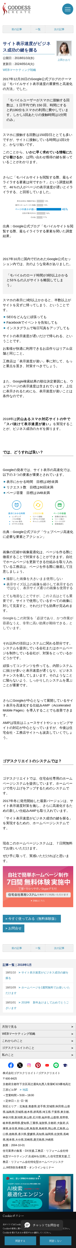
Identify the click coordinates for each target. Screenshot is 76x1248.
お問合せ (15, 928)
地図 (25, 1089)
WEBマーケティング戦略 (19, 69)
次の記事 (59, 29)
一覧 (38, 29)
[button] (42, 1225)
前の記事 (17, 29)
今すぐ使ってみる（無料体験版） (33, 918)
